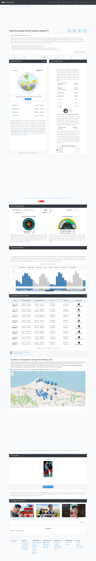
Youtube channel (70, 492)
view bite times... (49, 42)
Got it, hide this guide (80, 52)
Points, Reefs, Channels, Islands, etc (50, 369)
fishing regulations (79, 363)
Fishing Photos (25, 547)
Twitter (46, 547)
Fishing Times (53, 2)
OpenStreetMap (78, 405)
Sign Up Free (28, 99)
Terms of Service (80, 545)
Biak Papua (48, 459)
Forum (71, 2)
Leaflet (73, 405)
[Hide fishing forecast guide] (85, 35)
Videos (66, 2)
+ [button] (12, 373)
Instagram (46, 544)
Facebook (47, 542)
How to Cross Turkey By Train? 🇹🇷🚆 (70, 518)
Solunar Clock (58, 545)
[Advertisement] (48, 17)
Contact (78, 542)
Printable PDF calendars (17, 353)
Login (82, 2)
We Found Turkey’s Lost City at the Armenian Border (48, 518)
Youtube (46, 545)
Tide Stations (24, 544)
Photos (60, 2)
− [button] (12, 375)
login (15, 530)
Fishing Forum (25, 545)
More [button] (76, 2)
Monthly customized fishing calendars (20, 352)
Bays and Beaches (16, 369)
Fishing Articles (25, 549)
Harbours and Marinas (27, 369)
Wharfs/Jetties (36, 369)
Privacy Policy (79, 547)
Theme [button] (88, 2)
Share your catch (48, 486)
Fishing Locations (25, 542)
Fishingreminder (9, 2)
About (77, 544)
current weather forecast (31, 128)
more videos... (82, 522)
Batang (38, 38)
